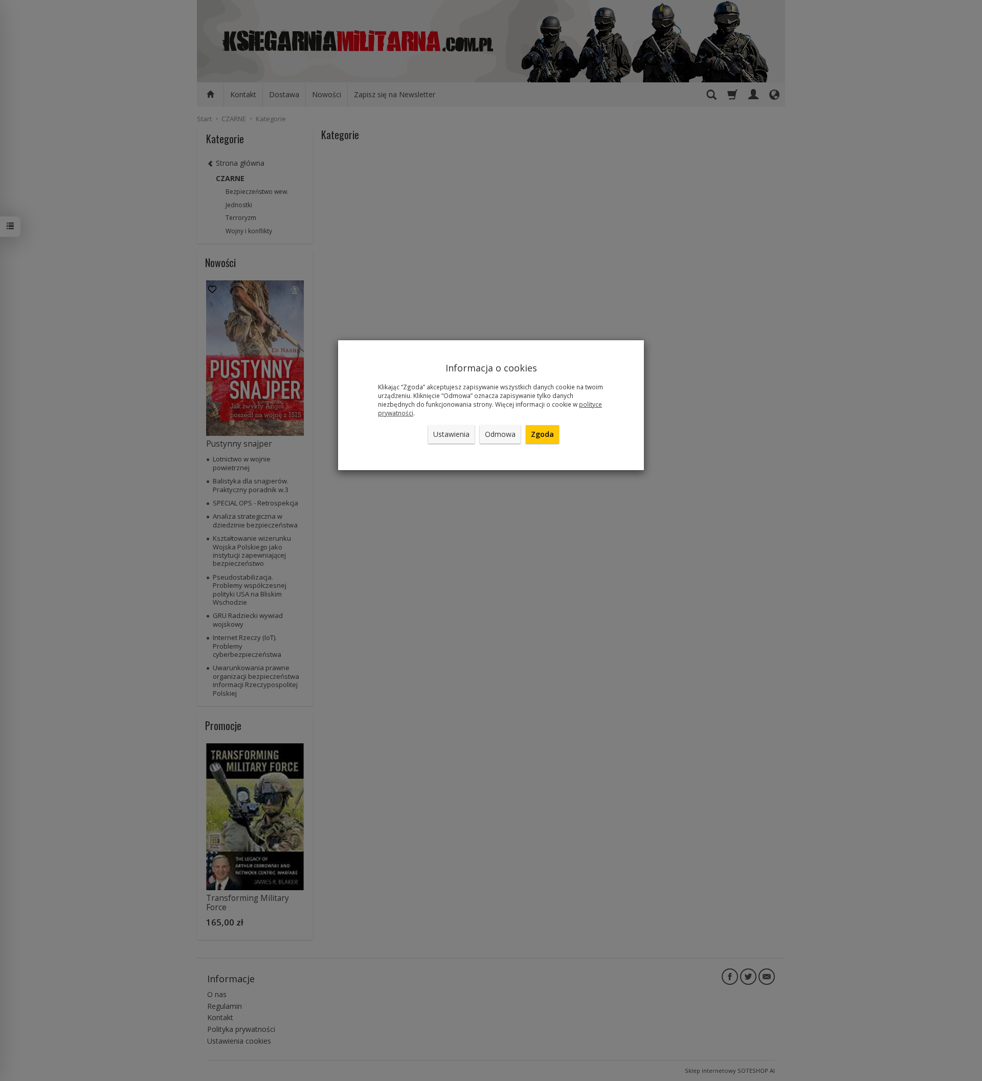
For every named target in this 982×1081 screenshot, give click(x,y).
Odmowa (500, 434)
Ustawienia (451, 434)
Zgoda (542, 434)
